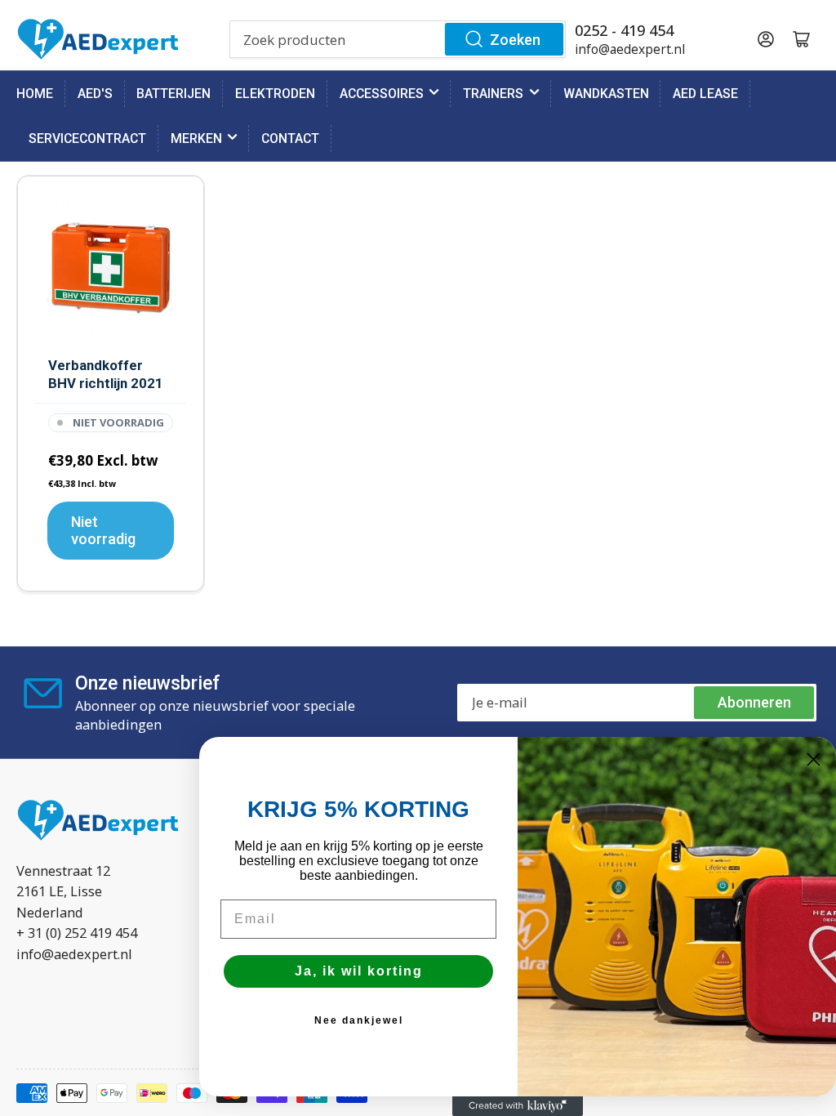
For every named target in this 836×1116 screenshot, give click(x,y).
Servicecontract (87, 138)
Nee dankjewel (358, 1020)
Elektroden (275, 93)
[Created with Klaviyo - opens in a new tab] (517, 1106)
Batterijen (173, 93)
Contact (290, 138)
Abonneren (754, 702)
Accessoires (382, 93)
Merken (196, 138)
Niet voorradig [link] (103, 530)
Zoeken (515, 39)
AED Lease (705, 93)
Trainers (493, 93)
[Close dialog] (813, 759)
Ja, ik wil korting (359, 971)
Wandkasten (606, 93)
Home (34, 93)
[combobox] (398, 39)
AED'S (95, 93)
